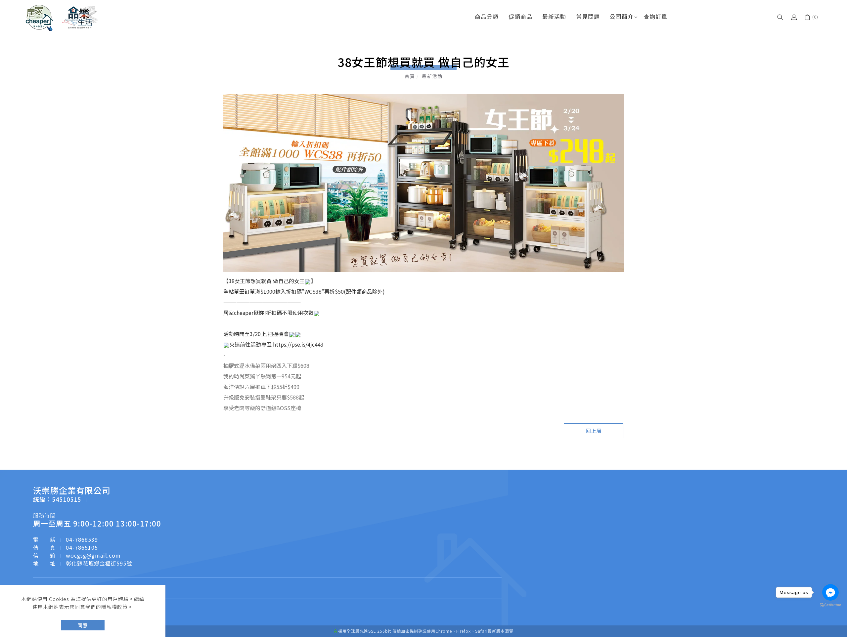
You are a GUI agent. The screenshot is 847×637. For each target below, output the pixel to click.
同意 (82, 625)
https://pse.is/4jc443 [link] (298, 344)
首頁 (410, 76)
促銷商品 (520, 16)
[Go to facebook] (830, 592)
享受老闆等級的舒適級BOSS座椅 (262, 408)
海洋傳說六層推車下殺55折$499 (261, 387)
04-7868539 (82, 539)
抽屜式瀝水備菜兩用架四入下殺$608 (266, 365)
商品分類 (487, 16)
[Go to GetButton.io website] (830, 605)
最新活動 (554, 16)
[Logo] (61, 17)
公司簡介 (622, 16)
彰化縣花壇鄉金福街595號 (99, 563)
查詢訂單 (655, 16)
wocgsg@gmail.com (93, 555)
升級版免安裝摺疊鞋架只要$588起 (263, 397)
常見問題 (588, 16)
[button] (780, 16)
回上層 (594, 431)
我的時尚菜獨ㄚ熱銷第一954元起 (262, 376)
